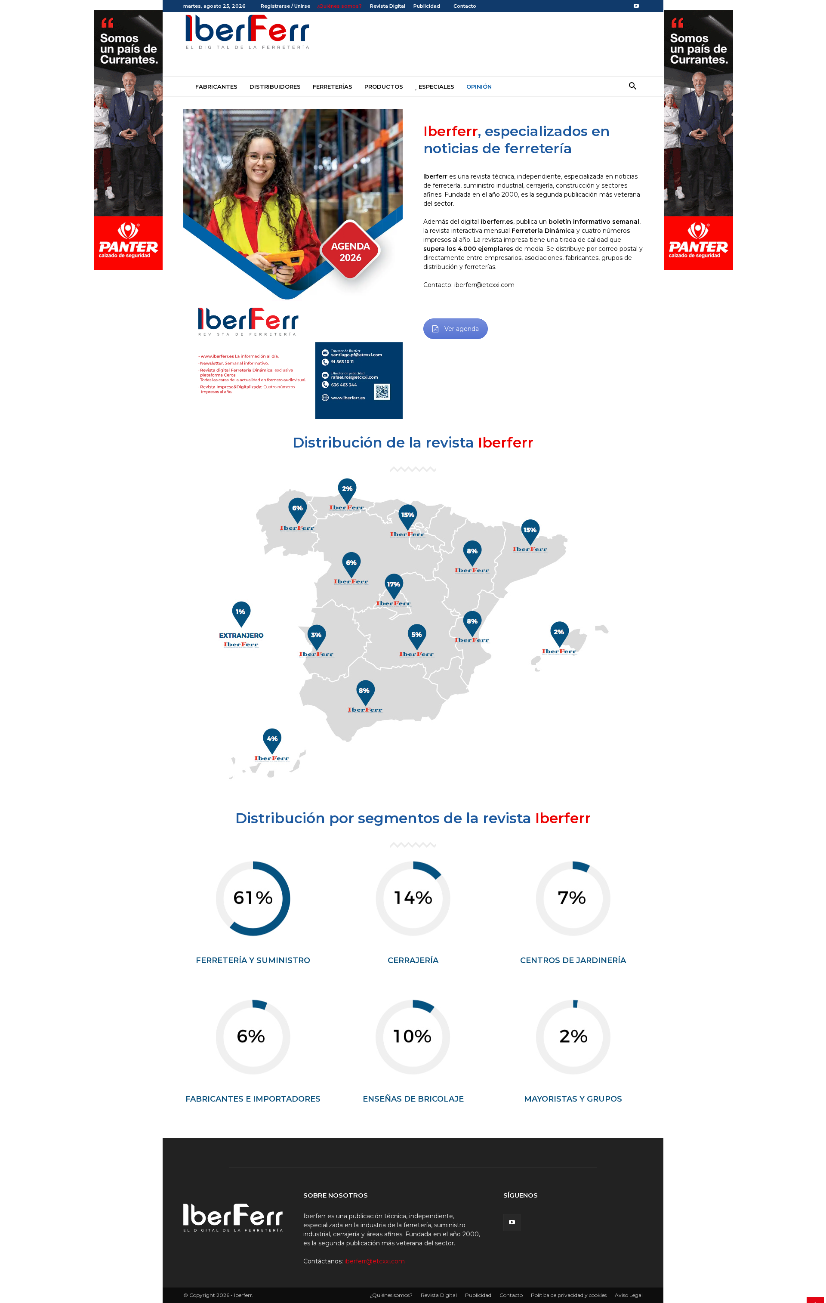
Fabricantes (215, 86)
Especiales (435, 86)
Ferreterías (332, 86)
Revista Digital (387, 6)
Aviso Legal (629, 1295)
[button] (632, 87)
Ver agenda (461, 329)
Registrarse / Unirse (285, 6)
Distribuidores (275, 86)
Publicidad (426, 6)
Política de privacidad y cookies (569, 1295)
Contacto (464, 6)
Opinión (479, 86)
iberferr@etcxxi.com (375, 1261)
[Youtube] (636, 6)
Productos (383, 86)
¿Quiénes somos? (339, 6)
